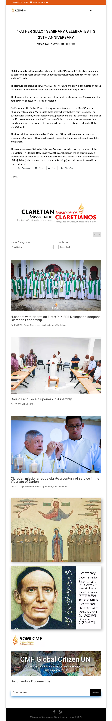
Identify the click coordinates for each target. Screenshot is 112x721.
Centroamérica (60, 486)
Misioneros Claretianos (41, 717)
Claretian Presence (32, 486)
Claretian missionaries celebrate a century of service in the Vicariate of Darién (55, 480)
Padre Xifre (70, 43)
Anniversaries (57, 43)
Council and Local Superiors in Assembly (41, 399)
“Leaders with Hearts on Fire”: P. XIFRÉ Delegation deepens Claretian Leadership (55, 318)
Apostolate (47, 486)
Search (95, 692)
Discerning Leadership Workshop (50, 325)
